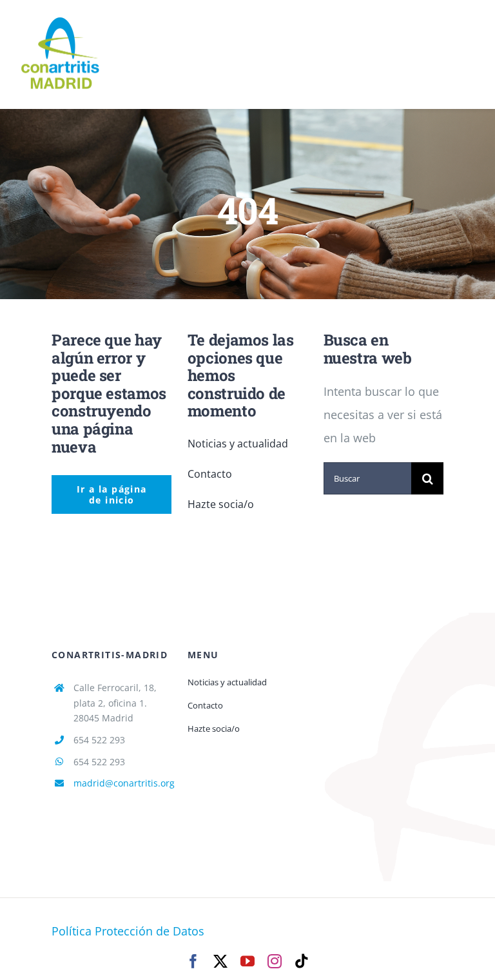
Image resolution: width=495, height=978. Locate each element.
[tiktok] (302, 961)
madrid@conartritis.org (124, 783)
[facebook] (193, 961)
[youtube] (247, 961)
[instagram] (274, 961)
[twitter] (220, 961)
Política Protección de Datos (128, 931)
